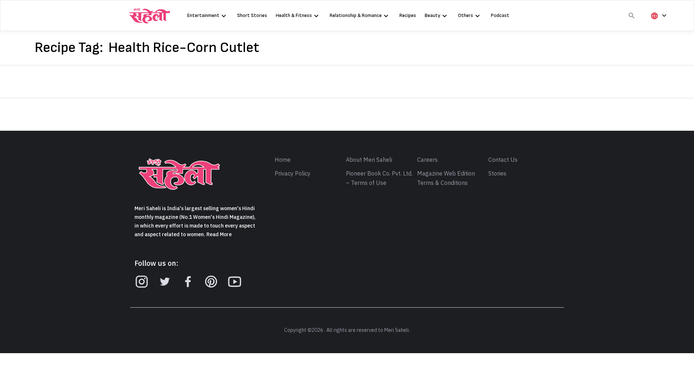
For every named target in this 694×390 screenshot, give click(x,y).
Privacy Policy (292, 173)
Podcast (500, 15)
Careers (427, 160)
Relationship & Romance (356, 15)
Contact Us (503, 160)
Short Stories (252, 15)
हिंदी (657, 28)
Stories (497, 173)
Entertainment (203, 15)
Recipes (407, 15)
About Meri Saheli (369, 160)
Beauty (432, 15)
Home (283, 160)
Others (465, 15)
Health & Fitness (294, 15)
